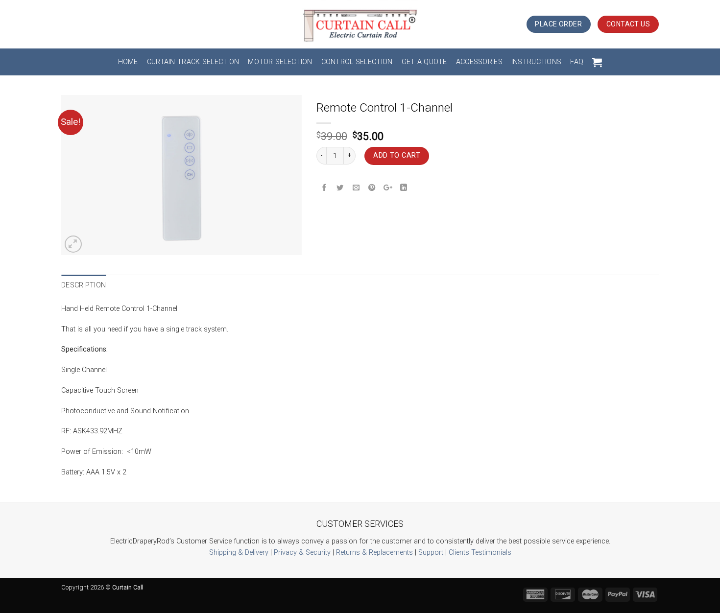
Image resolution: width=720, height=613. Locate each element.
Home (128, 62)
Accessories (479, 62)
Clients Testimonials (480, 552)
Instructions (536, 62)
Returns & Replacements (374, 552)
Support (430, 552)
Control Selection (357, 62)
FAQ (576, 62)
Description (83, 285)
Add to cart (396, 155)
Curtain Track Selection (193, 62)
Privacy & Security (302, 552)
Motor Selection (280, 62)
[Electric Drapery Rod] (360, 24)
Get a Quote (424, 62)
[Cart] (597, 62)
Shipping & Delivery (238, 552)
